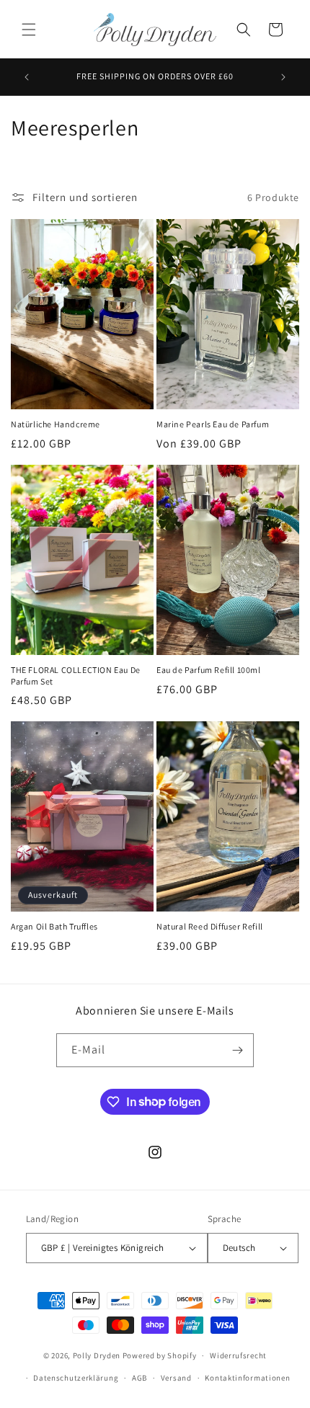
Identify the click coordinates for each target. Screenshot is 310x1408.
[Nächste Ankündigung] (283, 77)
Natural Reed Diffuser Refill (209, 926)
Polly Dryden (96, 1355)
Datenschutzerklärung (75, 1378)
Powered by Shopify (160, 1355)
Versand (176, 1378)
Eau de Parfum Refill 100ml (208, 669)
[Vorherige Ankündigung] (27, 77)
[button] (29, 29)
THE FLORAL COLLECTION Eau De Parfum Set (76, 675)
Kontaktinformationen (247, 1378)
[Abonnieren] (237, 1050)
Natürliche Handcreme (55, 424)
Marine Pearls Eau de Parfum (212, 424)
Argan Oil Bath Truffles (54, 926)
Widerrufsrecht (238, 1355)
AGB (139, 1378)
